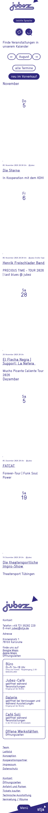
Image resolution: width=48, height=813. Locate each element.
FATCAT (9, 465)
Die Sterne (11, 170)
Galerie (11, 697)
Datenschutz (10, 768)
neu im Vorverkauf (24, 76)
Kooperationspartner (15, 760)
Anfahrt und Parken (14, 786)
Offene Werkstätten (22, 731)
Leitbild (7, 751)
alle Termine (24, 68)
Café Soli (13, 714)
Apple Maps (10, 653)
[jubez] (20, 604)
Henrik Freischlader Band (23, 262)
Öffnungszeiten (12, 782)
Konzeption (9, 756)
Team (6, 747)
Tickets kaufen (11, 791)
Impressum (9, 764)
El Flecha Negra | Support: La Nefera (19, 361)
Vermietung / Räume (15, 799)
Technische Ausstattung (17, 795)
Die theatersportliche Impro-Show (20, 564)
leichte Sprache (24, 20)
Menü (24, 808)
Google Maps (10, 650)
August (24, 56)
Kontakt (7, 778)
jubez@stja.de (20, 628)
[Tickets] (19, 32)
